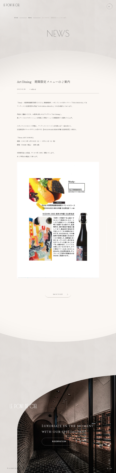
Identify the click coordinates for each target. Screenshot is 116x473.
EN (111, 469)
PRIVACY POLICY (28, 468)
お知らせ (33, 89)
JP (107, 469)
